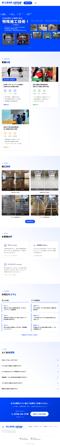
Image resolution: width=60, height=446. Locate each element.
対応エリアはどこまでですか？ (10, 360)
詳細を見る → (7, 104)
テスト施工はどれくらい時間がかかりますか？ (14, 371)
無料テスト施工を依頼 (39, 414)
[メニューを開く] (35, 3)
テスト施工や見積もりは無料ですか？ (12, 366)
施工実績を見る (30, 221)
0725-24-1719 (21, 414)
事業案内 (30, 426)
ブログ (40, 426)
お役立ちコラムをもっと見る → (30, 335)
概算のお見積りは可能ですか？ (10, 389)
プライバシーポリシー (53, 426)
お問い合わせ (28, 3)
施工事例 (36, 426)
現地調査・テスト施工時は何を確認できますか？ (15, 377)
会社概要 (45, 426)
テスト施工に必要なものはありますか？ (12, 383)
